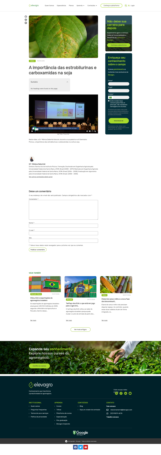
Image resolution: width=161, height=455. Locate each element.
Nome (31, 223)
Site (30, 238)
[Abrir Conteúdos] (96, 5)
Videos (32, 61)
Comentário (33, 199)
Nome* (110, 80)
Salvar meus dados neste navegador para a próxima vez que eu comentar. (57, 245)
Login (133, 5)
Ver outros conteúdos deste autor (41, 177)
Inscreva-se (118, 121)
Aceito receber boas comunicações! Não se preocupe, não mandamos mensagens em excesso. (118, 103)
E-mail (32, 230)
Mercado (33, 294)
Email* (110, 87)
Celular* (110, 94)
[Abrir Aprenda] (84, 5)
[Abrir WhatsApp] (156, 450)
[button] (125, 5)
